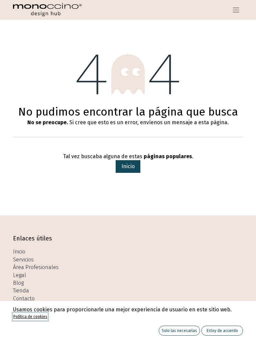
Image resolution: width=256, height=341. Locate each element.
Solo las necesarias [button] (179, 330)
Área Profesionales (36, 267)
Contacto (24, 298)
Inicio (128, 166)
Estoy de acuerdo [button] (222, 330)
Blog (18, 283)
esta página (212, 122)
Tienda (21, 290)
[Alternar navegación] (236, 10)
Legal (19, 275)
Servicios (23, 259)
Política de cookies (30, 316)
